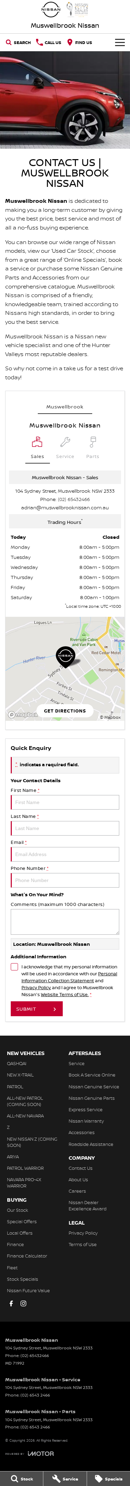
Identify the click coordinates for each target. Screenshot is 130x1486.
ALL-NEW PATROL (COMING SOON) (25, 1101)
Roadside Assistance (91, 1144)
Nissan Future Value (28, 1290)
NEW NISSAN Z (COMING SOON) (32, 1142)
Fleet (12, 1267)
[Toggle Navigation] (120, 42)
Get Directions (65, 711)
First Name (25, 790)
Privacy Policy (35, 987)
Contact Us (81, 1168)
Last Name (25, 816)
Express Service (86, 1109)
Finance (15, 1244)
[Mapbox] (24, 715)
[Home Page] (65, 9)
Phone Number (30, 868)
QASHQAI (16, 1063)
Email (19, 842)
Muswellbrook (65, 406)
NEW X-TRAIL (20, 1075)
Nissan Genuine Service (94, 1086)
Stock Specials (22, 1279)
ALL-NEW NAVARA (25, 1116)
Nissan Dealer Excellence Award (87, 1205)
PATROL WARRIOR (25, 1168)
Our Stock (17, 1210)
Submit (26, 1008)
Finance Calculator (27, 1256)
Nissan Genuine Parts (92, 1098)
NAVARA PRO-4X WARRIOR (24, 1182)
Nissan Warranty (86, 1121)
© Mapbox (110, 717)
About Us (78, 1179)
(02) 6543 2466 (35, 1395)
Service (77, 1063)
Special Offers (22, 1221)
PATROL (15, 1086)
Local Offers (20, 1233)
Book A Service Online (92, 1075)
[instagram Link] (23, 1303)
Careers (77, 1191)
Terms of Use (83, 1244)
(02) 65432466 (74, 499)
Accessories (82, 1132)
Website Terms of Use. (65, 994)
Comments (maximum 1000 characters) (57, 904)
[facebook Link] (11, 1303)
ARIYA (13, 1157)
